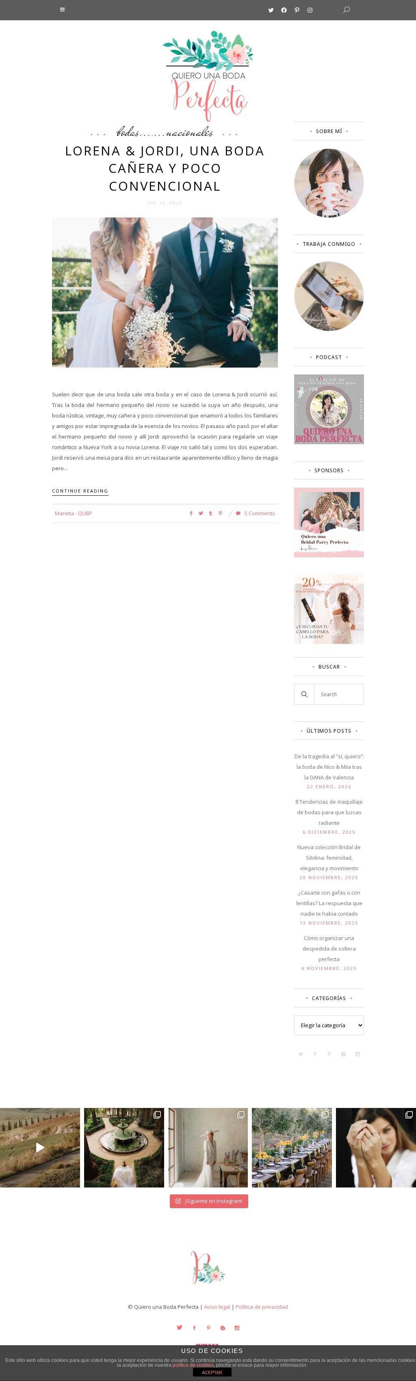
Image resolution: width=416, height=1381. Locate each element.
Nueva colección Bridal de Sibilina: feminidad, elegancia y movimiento (329, 857)
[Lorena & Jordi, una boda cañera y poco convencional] (165, 291)
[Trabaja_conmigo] (329, 329)
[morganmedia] (208, 1285)
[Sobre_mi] (329, 215)
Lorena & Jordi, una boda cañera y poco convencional (165, 168)
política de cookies (193, 1365)
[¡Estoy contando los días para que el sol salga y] (292, 1148)
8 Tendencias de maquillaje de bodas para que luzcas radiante (329, 812)
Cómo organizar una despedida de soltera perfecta (329, 948)
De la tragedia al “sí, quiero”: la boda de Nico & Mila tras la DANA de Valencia (329, 767)
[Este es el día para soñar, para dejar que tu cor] (124, 1148)
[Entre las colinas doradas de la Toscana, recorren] (40, 1148)
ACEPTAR (212, 1372)
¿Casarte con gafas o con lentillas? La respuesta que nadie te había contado (329, 903)
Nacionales (189, 131)
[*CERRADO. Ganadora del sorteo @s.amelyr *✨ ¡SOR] (376, 1148)
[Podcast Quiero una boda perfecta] (329, 442)
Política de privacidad (262, 1306)
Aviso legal (217, 1306)
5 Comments (259, 513)
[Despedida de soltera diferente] (329, 555)
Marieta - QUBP (73, 513)
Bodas (128, 131)
